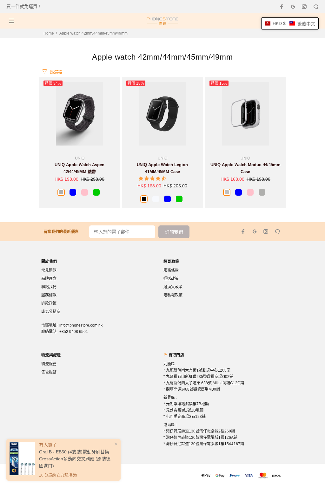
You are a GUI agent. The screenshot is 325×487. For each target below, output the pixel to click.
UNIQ (79, 158)
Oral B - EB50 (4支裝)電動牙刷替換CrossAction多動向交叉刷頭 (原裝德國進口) (74, 458)
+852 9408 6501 (73, 331)
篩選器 (56, 71)
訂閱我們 (174, 232)
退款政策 (48, 303)
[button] (153, 178)
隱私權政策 (172, 295)
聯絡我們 (48, 287)
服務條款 (48, 295)
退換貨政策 (172, 287)
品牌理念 (48, 278)
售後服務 (48, 372)
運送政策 (171, 278)
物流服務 (48, 364)
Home (48, 33)
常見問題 (48, 270)
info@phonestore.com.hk (81, 325)
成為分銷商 (50, 311)
